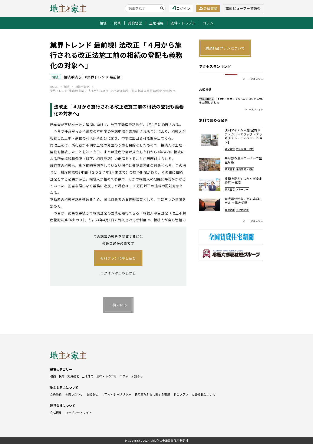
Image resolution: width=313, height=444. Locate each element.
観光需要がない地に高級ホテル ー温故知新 (244, 201)
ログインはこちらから (118, 272)
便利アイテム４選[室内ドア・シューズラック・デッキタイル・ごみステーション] (244, 136)
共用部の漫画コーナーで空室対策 (243, 160)
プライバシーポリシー (116, 394)
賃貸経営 (135, 23)
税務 (117, 23)
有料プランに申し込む (118, 258)
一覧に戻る (118, 304)
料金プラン (181, 394)
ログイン (181, 8)
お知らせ (137, 376)
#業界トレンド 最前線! (103, 77)
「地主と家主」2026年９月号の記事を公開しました (231, 100)
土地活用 (156, 23)
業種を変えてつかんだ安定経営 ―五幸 (243, 180)
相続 (103, 23)
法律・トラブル (183, 23)
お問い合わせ (74, 394)
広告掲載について (203, 394)
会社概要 (56, 412)
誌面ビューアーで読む (243, 8)
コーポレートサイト (78, 412)
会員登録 (208, 8)
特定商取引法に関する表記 (152, 394)
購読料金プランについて (225, 48)
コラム (208, 23)
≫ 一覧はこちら (253, 78)
